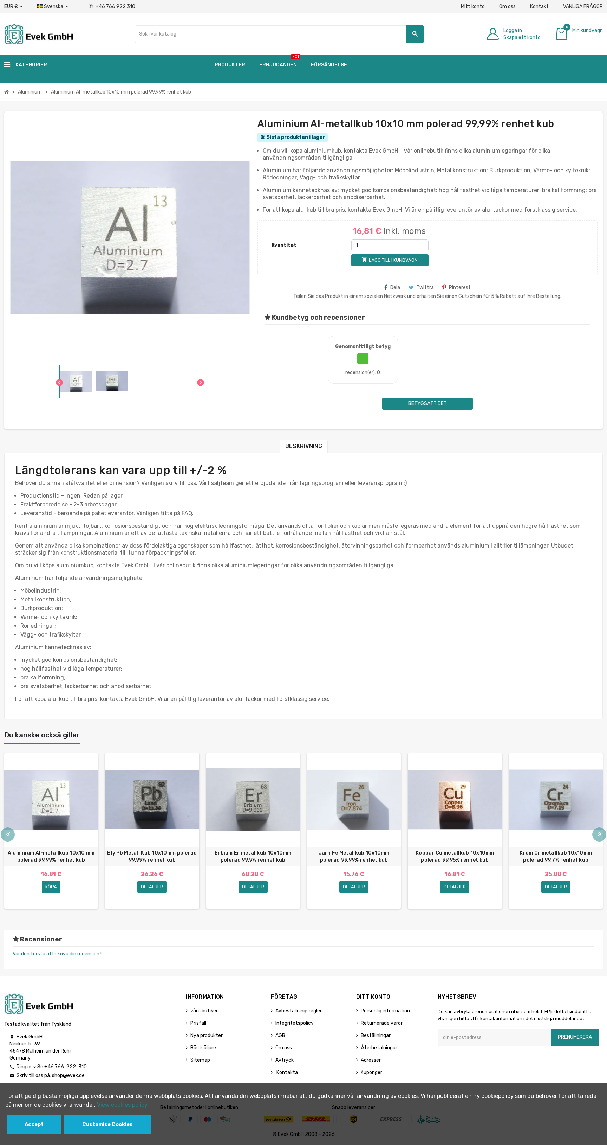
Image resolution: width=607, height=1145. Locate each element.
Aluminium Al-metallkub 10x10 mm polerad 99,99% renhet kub (51, 856)
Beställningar (376, 1035)
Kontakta (286, 1072)
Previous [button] (8, 834)
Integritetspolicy (294, 1023)
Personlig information (385, 1011)
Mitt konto (473, 6)
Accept (34, 1124)
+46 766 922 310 (112, 6)
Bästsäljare (203, 1048)
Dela (395, 287)
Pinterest (460, 287)
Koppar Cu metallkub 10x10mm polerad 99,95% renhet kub (455, 856)
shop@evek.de (68, 1076)
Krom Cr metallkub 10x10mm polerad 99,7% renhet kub (556, 856)
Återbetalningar (379, 1048)
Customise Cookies (107, 1124)
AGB (280, 1035)
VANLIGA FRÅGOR (583, 6)
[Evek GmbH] (38, 34)
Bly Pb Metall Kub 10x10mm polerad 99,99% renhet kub (152, 856)
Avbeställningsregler (298, 1011)
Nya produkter (206, 1035)
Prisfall (198, 1023)
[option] (51, 831)
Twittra (425, 287)
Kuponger (371, 1072)
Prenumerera (575, 1037)
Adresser (371, 1060)
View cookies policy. (123, 1104)
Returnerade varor (382, 1023)
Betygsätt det (427, 404)
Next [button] (599, 834)
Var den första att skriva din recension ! (57, 954)
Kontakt (539, 6)
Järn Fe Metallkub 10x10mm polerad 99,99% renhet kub (354, 856)
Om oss (507, 6)
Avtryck (284, 1060)
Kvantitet (284, 245)
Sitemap (200, 1060)
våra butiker (204, 1011)
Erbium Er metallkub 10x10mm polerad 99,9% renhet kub (253, 856)
